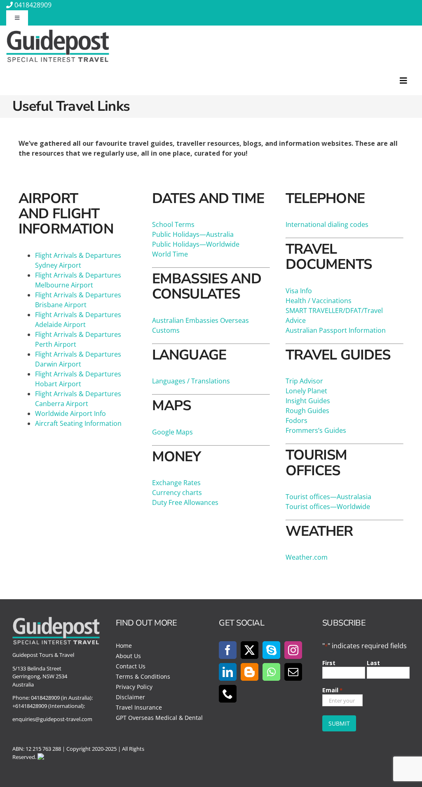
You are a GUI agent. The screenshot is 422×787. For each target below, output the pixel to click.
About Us (128, 656)
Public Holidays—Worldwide (195, 244)
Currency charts (177, 492)
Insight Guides (308, 400)
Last (373, 663)
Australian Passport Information (336, 330)
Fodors (296, 420)
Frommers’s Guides (316, 430)
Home (124, 645)
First (328, 663)
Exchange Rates (176, 482)
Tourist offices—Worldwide (328, 506)
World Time (170, 254)
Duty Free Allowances (185, 502)
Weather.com (307, 557)
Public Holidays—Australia (193, 234)
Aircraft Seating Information (78, 423)
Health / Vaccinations (319, 300)
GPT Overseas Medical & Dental (159, 718)
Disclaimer (130, 697)
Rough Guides (307, 410)
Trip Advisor (304, 380)
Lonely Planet (306, 390)
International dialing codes (327, 224)
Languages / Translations (191, 380)
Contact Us (130, 666)
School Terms (173, 224)
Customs (166, 330)
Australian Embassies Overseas (200, 320)
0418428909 (33, 4)
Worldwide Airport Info (70, 413)
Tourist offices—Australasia (328, 496)
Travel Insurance (139, 707)
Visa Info (299, 290)
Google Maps (172, 432)
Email (332, 690)
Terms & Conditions (143, 676)
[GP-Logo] (57, 32)
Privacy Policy (134, 687)
